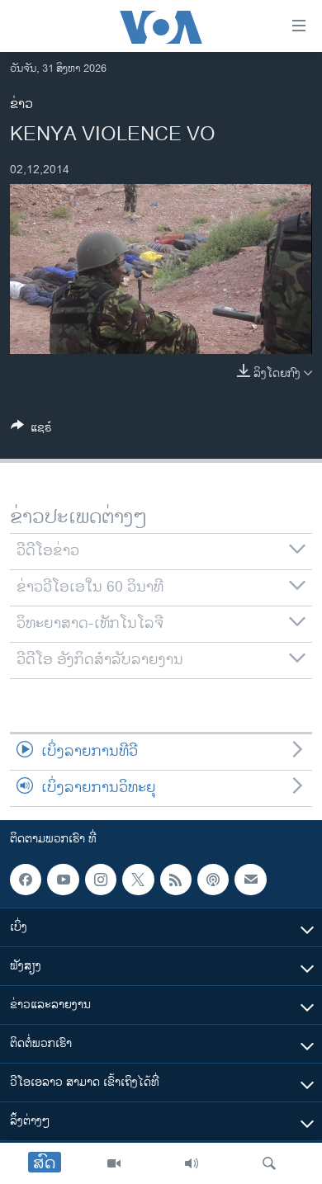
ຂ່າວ (21, 104)
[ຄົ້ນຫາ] (269, 1163)
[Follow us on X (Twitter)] (138, 879)
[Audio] (191, 1163)
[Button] (31, 430)
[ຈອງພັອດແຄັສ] (250, 879)
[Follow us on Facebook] (25, 879)
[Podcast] (213, 879)
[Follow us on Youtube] (62, 879)
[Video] (114, 1163)
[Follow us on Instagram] (100, 879)
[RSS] (176, 879)
